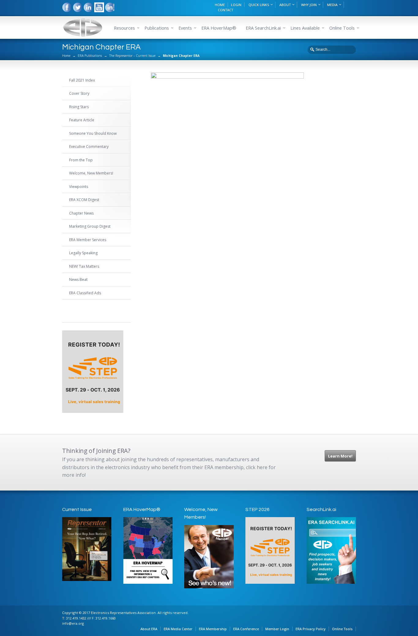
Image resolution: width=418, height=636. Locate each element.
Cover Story (79, 93)
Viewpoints (78, 186)
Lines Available (305, 28)
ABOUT (285, 4)
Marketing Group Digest (89, 226)
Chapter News (81, 213)
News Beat (78, 279)
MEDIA (332, 4)
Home (66, 55)
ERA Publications (90, 55)
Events (185, 28)
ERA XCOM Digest (84, 199)
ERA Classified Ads (85, 293)
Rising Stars (79, 106)
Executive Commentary (89, 146)
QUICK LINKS (258, 4)
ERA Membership (213, 629)
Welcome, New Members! (91, 173)
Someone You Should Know (93, 133)
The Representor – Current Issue (132, 55)
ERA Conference (246, 629)
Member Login (277, 629)
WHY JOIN (309, 4)
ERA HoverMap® (218, 28)
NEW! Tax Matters (84, 266)
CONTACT (225, 10)
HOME (220, 4)
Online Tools (342, 629)
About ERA (148, 629)
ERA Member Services (87, 239)
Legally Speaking (83, 253)
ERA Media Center (178, 629)
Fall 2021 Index (82, 80)
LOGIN (236, 4)
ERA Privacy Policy (311, 629)
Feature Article (81, 120)
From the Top (81, 160)
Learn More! (340, 456)
